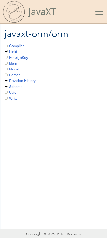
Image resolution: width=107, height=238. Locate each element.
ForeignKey (18, 57)
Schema (16, 87)
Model (14, 69)
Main (13, 63)
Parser (14, 75)
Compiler (16, 46)
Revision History (22, 81)
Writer (14, 98)
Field (13, 51)
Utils (12, 92)
